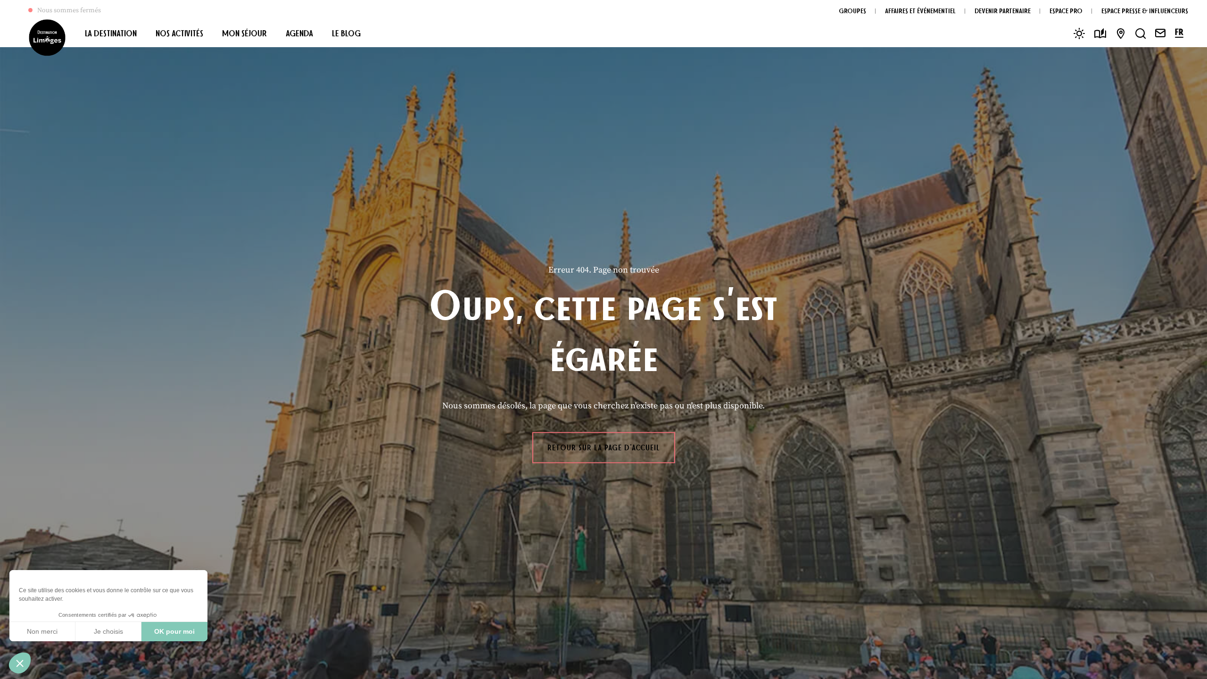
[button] (19, 663)
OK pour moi (174, 631)
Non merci (42, 631)
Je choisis (108, 631)
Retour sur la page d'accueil (603, 447)
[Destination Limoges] (47, 38)
